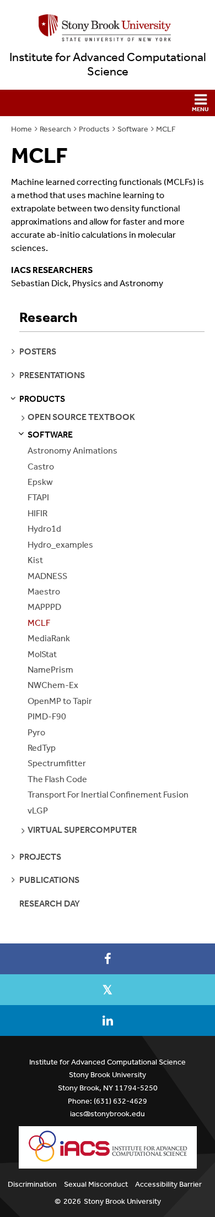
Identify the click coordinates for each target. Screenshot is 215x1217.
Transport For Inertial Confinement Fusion (108, 794)
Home (21, 129)
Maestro (44, 591)
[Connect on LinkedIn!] (107, 1020)
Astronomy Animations (72, 450)
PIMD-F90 (47, 716)
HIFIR (37, 513)
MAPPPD (44, 607)
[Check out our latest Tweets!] (107, 989)
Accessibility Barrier (168, 1184)
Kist (35, 560)
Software (132, 129)
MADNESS (47, 576)
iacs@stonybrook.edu (107, 1113)
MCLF (165, 129)
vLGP (38, 810)
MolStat (42, 654)
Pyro (36, 732)
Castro (41, 466)
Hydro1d (44, 528)
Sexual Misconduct (96, 1184)
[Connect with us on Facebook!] (107, 958)
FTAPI (38, 497)
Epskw (40, 482)
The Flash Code (57, 779)
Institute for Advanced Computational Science (107, 64)
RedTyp (42, 748)
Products (94, 129)
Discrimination (32, 1184)
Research (55, 129)
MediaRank (49, 638)
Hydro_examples (60, 544)
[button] (107, 103)
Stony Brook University (122, 1201)
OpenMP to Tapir (60, 701)
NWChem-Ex (53, 685)
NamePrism (50, 669)
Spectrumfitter (57, 763)
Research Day (49, 903)
